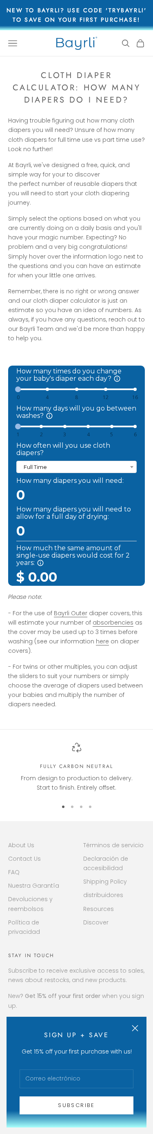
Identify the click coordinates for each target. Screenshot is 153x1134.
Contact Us (24, 859)
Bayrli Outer (70, 613)
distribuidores (103, 895)
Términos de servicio (113, 845)
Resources (98, 909)
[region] (76, 768)
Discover (96, 922)
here (102, 641)
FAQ (14, 872)
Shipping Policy (105, 881)
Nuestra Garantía (33, 886)
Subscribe (76, 1105)
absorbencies (113, 622)
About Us (21, 845)
